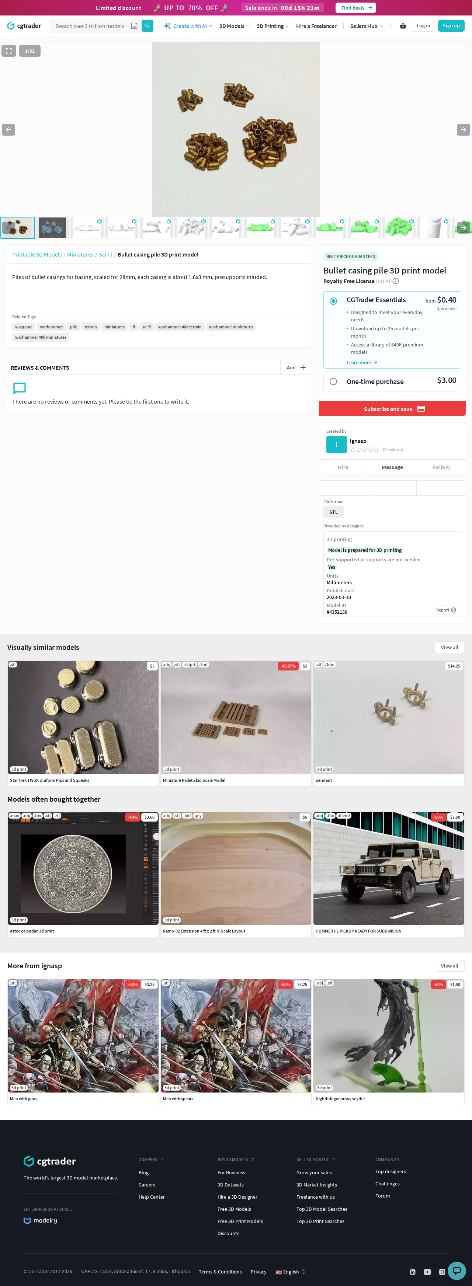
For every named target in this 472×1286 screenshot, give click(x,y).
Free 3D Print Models (240, 1221)
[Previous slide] (8, 130)
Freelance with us (315, 1196)
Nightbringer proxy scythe (340, 1098)
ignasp (358, 441)
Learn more (359, 362)
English (287, 1272)
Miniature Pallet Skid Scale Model (194, 780)
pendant (324, 780)
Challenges (387, 1183)
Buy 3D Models (233, 1159)
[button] (134, 26)
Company (148, 1159)
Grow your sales (314, 1172)
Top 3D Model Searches (321, 1209)
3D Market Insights (316, 1184)
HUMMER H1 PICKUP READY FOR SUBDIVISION (359, 931)
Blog (144, 1172)
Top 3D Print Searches (320, 1221)
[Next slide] (463, 130)
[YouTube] (428, 1272)
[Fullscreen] (8, 51)
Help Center (152, 1196)
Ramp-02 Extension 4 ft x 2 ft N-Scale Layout (204, 931)
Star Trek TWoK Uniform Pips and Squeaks (49, 780)
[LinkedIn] (413, 1272)
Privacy (259, 1271)
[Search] (147, 26)
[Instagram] (442, 1272)
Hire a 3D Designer (237, 1196)
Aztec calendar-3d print (32, 931)
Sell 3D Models (312, 1159)
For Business (231, 1172)
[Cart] (403, 26)
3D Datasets (231, 1184)
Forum (382, 1195)
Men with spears (178, 1098)
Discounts (228, 1233)
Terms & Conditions (220, 1271)
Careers (147, 1184)
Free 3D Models (234, 1209)
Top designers (390, 1171)
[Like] (343, 488)
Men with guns (23, 1098)
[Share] (441, 488)
